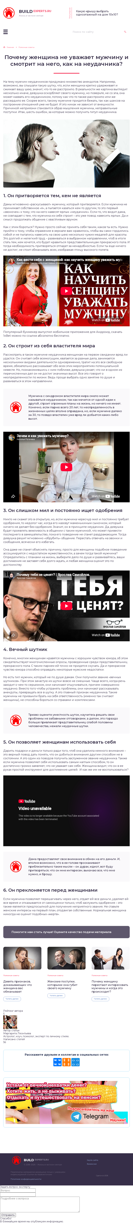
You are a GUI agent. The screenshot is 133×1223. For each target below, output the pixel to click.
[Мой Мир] (75, 1062)
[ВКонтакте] (57, 1062)
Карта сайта (92, 1160)
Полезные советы (11, 975)
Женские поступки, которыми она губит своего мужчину (62, 985)
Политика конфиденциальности (26, 1179)
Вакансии (92, 1164)
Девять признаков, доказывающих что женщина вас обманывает (17, 986)
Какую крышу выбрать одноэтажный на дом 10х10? (97, 13)
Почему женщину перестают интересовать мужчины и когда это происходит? (110, 986)
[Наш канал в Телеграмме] (66, 1122)
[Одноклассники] (66, 1062)
